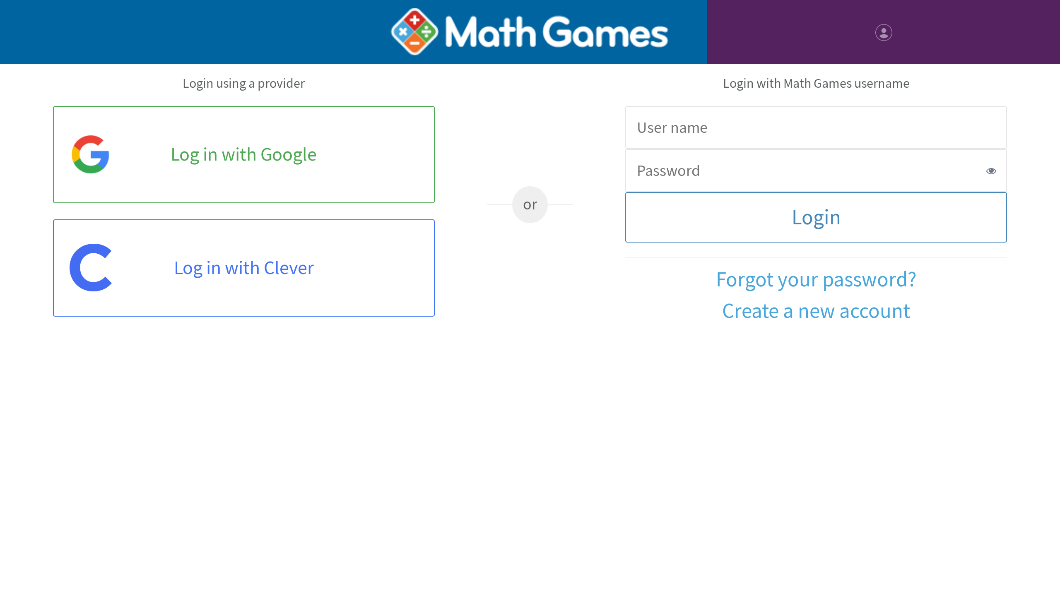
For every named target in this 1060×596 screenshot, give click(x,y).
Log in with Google (244, 154)
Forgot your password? (816, 279)
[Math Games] (529, 32)
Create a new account (816, 311)
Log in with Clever (244, 267)
